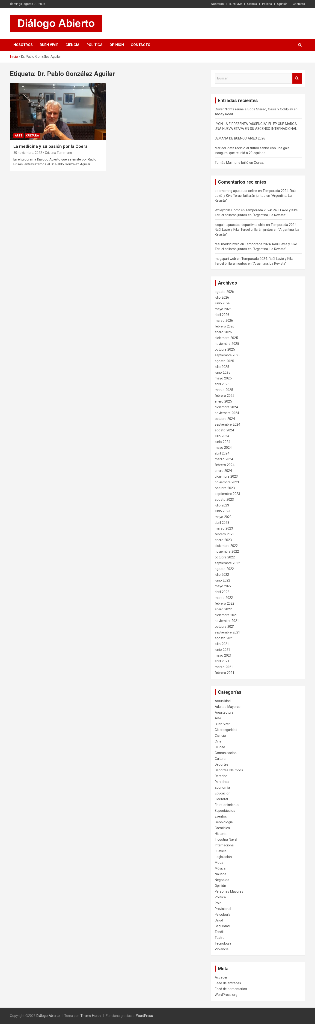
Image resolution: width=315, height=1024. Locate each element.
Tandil (219, 932)
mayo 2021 (223, 655)
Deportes (222, 764)
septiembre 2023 (227, 494)
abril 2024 (222, 453)
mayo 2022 (223, 586)
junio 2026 (222, 303)
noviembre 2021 (227, 621)
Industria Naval (226, 839)
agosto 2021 (224, 638)
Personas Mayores (229, 891)
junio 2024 (222, 442)
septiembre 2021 (227, 632)
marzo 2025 (224, 390)
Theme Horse (90, 1016)
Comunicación (226, 753)
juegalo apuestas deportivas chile (240, 225)
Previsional (223, 909)
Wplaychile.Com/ (227, 210)
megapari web (225, 259)
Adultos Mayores (228, 707)
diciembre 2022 (226, 546)
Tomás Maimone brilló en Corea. (239, 163)
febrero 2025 (224, 396)
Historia (220, 834)
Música (220, 868)
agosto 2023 (224, 499)
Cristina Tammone (58, 153)
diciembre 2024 (226, 407)
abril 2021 (222, 661)
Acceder (221, 977)
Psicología (222, 914)
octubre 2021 (225, 626)
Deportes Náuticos (229, 770)
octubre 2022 (225, 557)
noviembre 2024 (227, 413)
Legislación (223, 857)
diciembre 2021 (226, 615)
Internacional (224, 845)
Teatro (220, 938)
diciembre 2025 (226, 338)
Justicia (220, 851)
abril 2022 (222, 592)
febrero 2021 (224, 673)
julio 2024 (222, 436)
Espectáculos (225, 811)
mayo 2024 (223, 447)
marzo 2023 (224, 528)
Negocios (222, 880)
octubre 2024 (225, 419)
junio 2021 (222, 650)
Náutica (220, 874)
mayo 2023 (223, 517)
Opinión (282, 4)
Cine (218, 741)
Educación (222, 793)
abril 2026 (222, 315)
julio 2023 (222, 505)
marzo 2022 (224, 598)
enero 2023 (223, 540)
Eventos (221, 816)
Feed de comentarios (231, 989)
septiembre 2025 (227, 355)
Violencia (222, 949)
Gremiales (222, 828)
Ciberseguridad (226, 730)
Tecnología (223, 943)
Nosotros (217, 4)
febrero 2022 (224, 603)
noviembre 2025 (227, 344)
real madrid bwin (227, 244)
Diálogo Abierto (48, 1016)
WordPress (144, 1016)
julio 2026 (222, 297)
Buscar (297, 78)
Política (267, 4)
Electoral (221, 799)
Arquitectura (224, 712)
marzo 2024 (224, 459)
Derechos (222, 782)
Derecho (221, 776)
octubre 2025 (225, 349)
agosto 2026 (224, 292)
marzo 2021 (224, 667)
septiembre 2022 (227, 563)
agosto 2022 (224, 569)
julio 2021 (222, 644)
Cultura (32, 135)
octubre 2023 (225, 488)
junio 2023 (222, 511)
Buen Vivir (235, 4)
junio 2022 (222, 580)
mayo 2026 (223, 309)
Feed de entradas (228, 983)
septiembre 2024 (227, 424)
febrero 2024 (224, 465)
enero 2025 (223, 401)
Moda (219, 862)
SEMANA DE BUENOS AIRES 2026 (240, 138)
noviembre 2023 (227, 482)
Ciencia (252, 4)
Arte (18, 135)
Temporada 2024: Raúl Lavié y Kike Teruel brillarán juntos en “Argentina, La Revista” (255, 196)
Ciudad (220, 747)
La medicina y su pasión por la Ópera (50, 146)
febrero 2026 (224, 326)
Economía (222, 787)
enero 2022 (223, 609)
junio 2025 (222, 372)
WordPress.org (226, 995)
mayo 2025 (223, 378)
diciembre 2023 (226, 476)
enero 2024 (223, 471)
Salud (219, 920)
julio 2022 (222, 575)
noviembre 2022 (227, 551)
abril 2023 (222, 523)
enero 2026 (223, 332)
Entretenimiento (227, 805)
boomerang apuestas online (236, 191)
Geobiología (224, 822)
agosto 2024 (224, 430)
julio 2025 (222, 367)
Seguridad (222, 926)
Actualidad (223, 701)
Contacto (299, 4)
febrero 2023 (224, 534)
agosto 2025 (224, 361)
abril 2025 (222, 384)
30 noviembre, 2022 (27, 153)
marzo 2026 (224, 320)
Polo (218, 903)
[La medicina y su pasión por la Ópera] (58, 111)
